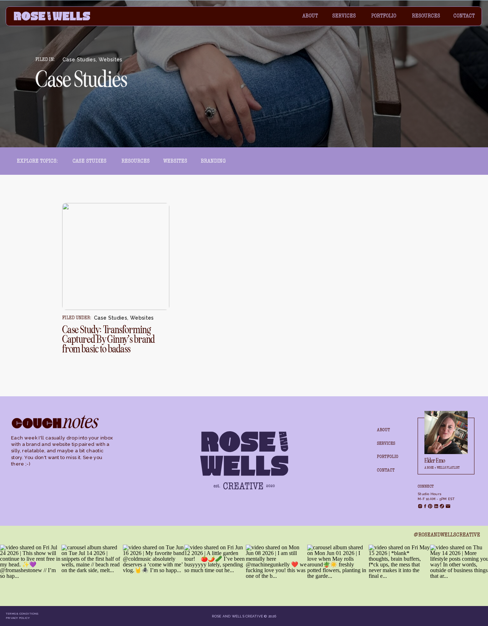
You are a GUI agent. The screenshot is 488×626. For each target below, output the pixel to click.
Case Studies (79, 59)
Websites (111, 59)
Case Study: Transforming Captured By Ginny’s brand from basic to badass (108, 339)
